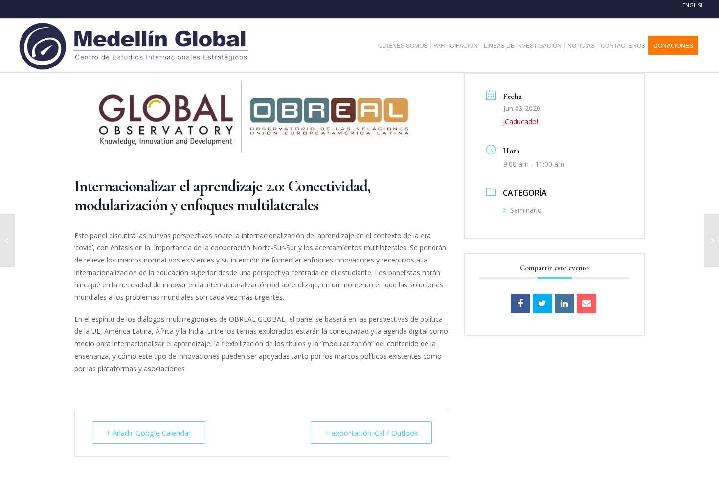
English (693, 5)
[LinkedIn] (564, 303)
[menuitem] (406, 45)
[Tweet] (542, 303)
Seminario (526, 210)
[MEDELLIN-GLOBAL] (134, 45)
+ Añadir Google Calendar (148, 432)
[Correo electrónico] (586, 303)
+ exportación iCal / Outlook (371, 432)
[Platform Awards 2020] (7, 240)
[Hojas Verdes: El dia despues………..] (711, 240)
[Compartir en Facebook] (520, 303)
